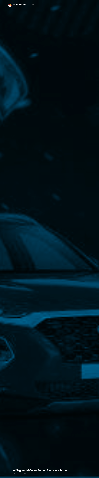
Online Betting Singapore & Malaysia (23, 4)
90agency (16, 473)
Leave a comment (32, 473)
